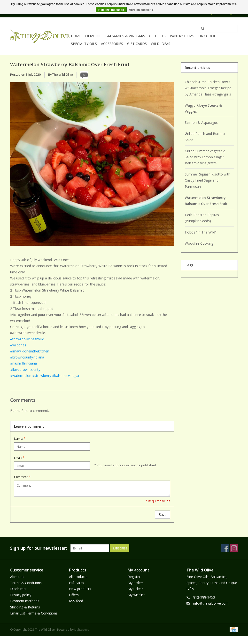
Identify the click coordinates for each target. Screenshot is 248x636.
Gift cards (137, 43)
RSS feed (76, 601)
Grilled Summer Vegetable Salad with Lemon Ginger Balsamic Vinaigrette (205, 157)
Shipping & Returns (25, 607)
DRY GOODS (208, 36)
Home (76, 36)
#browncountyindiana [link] (27, 357)
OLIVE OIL (93, 36)
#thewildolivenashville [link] (27, 339)
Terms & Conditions (26, 582)
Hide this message (111, 10)
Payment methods (24, 601)
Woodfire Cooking (199, 243)
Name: (19, 439)
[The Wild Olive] (40, 36)
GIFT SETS (157, 36)
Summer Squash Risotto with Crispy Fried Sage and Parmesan (207, 180)
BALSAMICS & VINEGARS (125, 36)
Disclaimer (18, 588)
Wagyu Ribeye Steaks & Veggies (203, 108)
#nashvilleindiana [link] (23, 363)
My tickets (136, 588)
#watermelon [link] (20, 375)
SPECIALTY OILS (84, 43)
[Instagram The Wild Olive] (234, 548)
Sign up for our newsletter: (38, 548)
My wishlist (136, 594)
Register (134, 576)
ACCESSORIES (112, 43)
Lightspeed (82, 630)
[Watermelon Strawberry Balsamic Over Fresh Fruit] (92, 165)
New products (80, 588)
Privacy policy (20, 594)
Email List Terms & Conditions (34, 613)
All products (78, 576)
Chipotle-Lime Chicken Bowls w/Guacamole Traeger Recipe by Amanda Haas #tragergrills (208, 88)
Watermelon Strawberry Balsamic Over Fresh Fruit (70, 64)
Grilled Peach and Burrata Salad (205, 136)
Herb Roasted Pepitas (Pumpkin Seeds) (202, 217)
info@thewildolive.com (211, 603)
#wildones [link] (18, 345)
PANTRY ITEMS (182, 36)
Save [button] (162, 514)
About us (17, 576)
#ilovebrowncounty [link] (25, 369)
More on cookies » (141, 10)
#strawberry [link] (41, 375)
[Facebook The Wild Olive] (225, 548)
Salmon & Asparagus (201, 122)
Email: (19, 458)
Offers (74, 594)
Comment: (22, 477)
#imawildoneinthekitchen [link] (29, 351)
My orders (136, 582)
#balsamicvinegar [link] (65, 375)
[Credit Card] (233, 629)
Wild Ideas (160, 43)
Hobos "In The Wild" (201, 232)
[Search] (202, 28)
